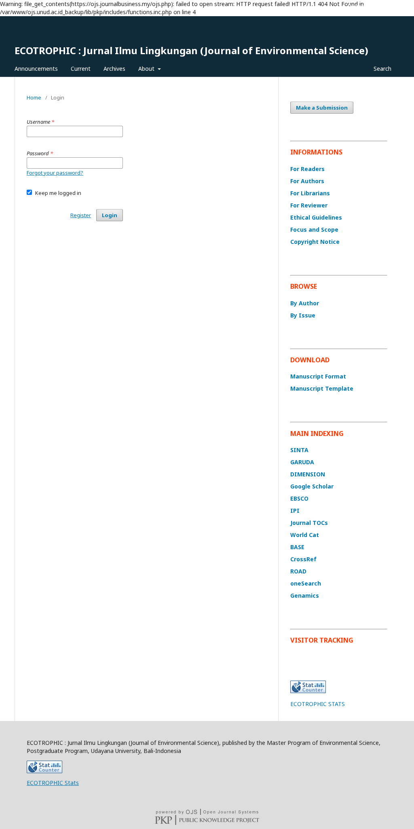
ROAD (298, 571)
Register (358, 6)
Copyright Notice (315, 241)
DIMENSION (307, 474)
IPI (295, 510)
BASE (297, 547)
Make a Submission (322, 107)
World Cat (304, 535)
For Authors (307, 181)
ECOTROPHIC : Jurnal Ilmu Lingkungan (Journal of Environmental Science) (191, 50)
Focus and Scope (314, 229)
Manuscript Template (321, 388)
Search (381, 68)
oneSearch (305, 583)
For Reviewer (308, 205)
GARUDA (302, 462)
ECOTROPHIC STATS (317, 704)
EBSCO (299, 498)
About (147, 68)
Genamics (304, 595)
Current (81, 68)
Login (384, 6)
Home (34, 97)
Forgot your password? (55, 172)
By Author (304, 303)
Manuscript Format (318, 376)
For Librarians (310, 193)
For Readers (307, 169)
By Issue (302, 315)
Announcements (36, 68)
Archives (114, 68)
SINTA (299, 450)
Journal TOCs (309, 523)
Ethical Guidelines (316, 217)
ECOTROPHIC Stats (53, 783)
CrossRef (303, 559)
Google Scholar (312, 486)
